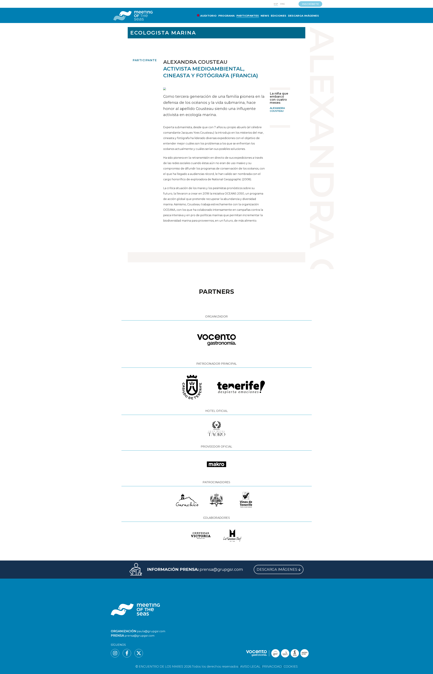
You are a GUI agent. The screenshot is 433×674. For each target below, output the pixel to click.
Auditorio (208, 15)
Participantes (247, 15)
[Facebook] (127, 653)
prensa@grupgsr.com (221, 569)
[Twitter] (138, 653)
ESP (276, 4)
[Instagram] (115, 653)
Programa (226, 15)
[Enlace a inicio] (133, 15)
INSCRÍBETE (310, 4)
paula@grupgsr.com (151, 631)
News (265, 15)
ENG (282, 4)
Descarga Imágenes (303, 15)
